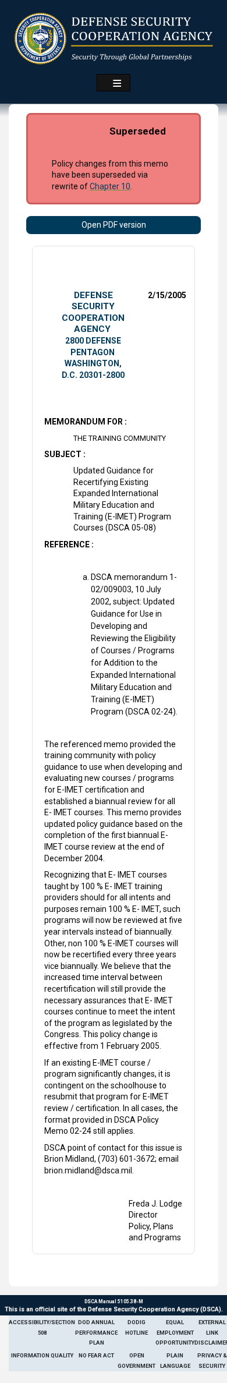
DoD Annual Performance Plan (96, 1332)
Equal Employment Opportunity (174, 1332)
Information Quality (42, 1355)
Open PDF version (113, 224)
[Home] (113, 38)
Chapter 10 (110, 186)
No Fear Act (96, 1355)
